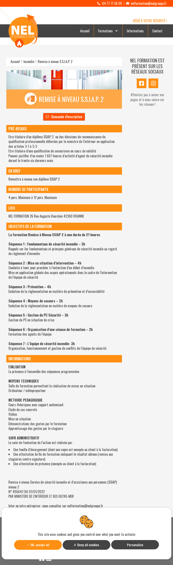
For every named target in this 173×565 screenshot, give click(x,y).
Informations (135, 30)
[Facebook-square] (141, 83)
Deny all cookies (87, 544)
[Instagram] (153, 83)
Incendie (28, 61)
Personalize (135, 544)
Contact (157, 30)
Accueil (84, 30)
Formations (105, 30)
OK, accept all (39, 544)
